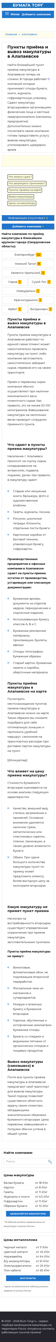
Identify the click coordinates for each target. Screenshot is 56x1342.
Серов (12, 282)
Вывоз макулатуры (21, 196)
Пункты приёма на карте (25, 190)
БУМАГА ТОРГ (28, 5)
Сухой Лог (39, 282)
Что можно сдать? (20, 176)
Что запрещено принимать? (27, 183)
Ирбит (12, 309)
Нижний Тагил (25, 263)
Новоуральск (25, 291)
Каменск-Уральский (25, 273)
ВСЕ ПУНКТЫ (28, 1278)
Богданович (39, 309)
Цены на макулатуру (22, 203)
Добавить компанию (36, 14)
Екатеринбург (25, 254)
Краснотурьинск (26, 300)
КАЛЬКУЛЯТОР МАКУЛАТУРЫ (28, 1213)
